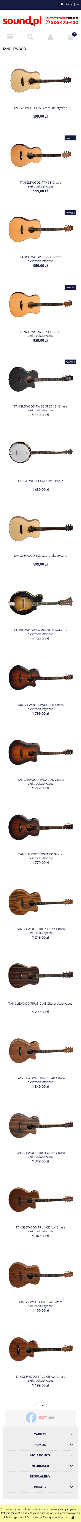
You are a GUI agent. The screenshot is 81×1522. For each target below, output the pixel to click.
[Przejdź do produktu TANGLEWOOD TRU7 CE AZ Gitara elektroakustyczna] (40, 905)
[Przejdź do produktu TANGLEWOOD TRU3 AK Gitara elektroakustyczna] (40, 1278)
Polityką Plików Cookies (15, 1513)
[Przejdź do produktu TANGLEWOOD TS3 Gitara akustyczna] (40, 531)
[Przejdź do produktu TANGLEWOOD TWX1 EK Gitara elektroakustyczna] (40, 830)
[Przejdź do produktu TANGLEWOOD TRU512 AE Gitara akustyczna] (40, 979)
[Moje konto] (51, 37)
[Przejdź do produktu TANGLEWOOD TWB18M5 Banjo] (40, 457)
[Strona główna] (40, 20)
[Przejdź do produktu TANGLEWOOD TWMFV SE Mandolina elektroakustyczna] (40, 606)
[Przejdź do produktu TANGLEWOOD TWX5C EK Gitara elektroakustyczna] (40, 755)
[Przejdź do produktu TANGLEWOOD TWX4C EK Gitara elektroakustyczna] (40, 681)
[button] (10, 37)
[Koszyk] (71, 36)
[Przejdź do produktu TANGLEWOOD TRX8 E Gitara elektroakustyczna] (40, 158)
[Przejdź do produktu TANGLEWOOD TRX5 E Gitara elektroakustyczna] (40, 233)
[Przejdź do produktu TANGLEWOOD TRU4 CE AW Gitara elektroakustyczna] (40, 1203)
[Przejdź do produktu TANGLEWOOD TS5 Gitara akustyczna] (40, 84)
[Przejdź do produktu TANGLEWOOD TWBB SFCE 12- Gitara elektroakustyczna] (40, 382)
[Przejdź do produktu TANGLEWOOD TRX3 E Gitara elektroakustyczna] (40, 308)
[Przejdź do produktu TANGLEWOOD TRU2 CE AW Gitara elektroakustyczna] (40, 1352)
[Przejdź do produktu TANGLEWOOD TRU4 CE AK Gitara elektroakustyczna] (40, 1054)
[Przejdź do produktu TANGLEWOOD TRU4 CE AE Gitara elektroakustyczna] (40, 1129)
